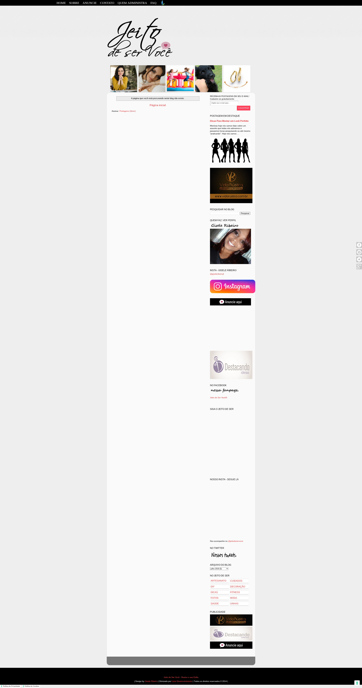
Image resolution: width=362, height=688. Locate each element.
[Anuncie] (230, 305)
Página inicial (158, 105)
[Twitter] (359, 261)
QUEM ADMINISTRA (132, 3)
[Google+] (359, 269)
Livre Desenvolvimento (182, 681)
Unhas (234, 603)
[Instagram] (359, 254)
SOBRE (74, 3)
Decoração (237, 586)
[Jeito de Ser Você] (232, 292)
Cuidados (236, 581)
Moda (233, 598)
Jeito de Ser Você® (218, 398)
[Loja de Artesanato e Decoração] (231, 202)
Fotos (214, 598)
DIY (213, 586)
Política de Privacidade (11, 686)
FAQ (153, 3)
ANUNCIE (90, 3)
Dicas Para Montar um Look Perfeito (229, 121)
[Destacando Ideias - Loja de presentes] (231, 378)
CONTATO (107, 3)
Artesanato (218, 581)
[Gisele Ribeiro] (230, 263)
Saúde (215, 603)
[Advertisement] (231, 328)
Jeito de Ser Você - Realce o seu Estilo (181, 677)
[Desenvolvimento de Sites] (162, 4)
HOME (61, 3)
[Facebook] (359, 247)
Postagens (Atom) (127, 111)
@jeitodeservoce (235, 541)
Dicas (214, 592)
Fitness (235, 592)
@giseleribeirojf (217, 274)
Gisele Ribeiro (151, 681)
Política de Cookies (32, 686)
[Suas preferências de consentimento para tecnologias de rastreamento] (357, 683)
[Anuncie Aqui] (231, 648)
